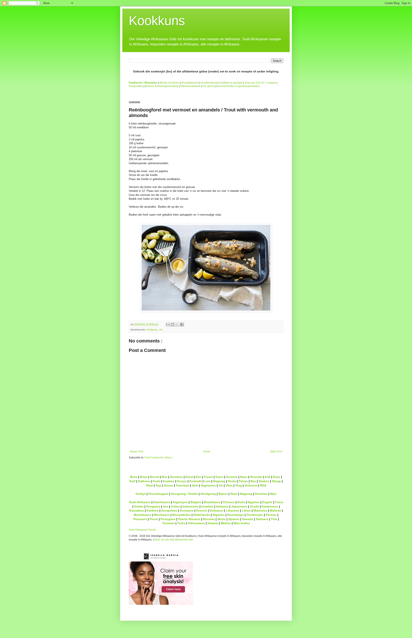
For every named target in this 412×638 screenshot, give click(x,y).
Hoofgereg (152, 329)
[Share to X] (177, 324)
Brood (154, 477)
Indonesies (190, 506)
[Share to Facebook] (182, 324)
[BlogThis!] (172, 324)
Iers (165, 506)
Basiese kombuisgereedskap (162, 86)
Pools (154, 519)
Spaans (233, 519)
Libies (246, 510)
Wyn (273, 493)
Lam (207, 481)
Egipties (254, 502)
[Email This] (168, 324)
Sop (158, 485)
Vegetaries (208, 485)
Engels (267, 502)
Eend (189, 477)
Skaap (276, 481)
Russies (209, 519)
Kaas (276, 477)
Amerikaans (161, 502)
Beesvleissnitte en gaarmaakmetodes (238, 86)
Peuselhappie (158, 493)
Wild (263, 485)
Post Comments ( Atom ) (159, 457)
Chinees (229, 502)
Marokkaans (142, 514)
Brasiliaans (212, 502)
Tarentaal (182, 485)
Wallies (226, 523)
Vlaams (213, 523)
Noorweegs (235, 514)
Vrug (238, 485)
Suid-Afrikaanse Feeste (142, 529)
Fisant (208, 477)
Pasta (232, 481)
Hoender (256, 477)
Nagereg (219, 481)
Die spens (208, 86)
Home (206, 451)
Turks (181, 523)
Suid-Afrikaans (140, 502)
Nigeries (219, 514)
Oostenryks (254, 514)
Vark (195, 485)
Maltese (275, 510)
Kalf (132, 481)
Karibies (153, 510)
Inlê (267, 477)
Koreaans (187, 510)
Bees (133, 477)
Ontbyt (141, 493)
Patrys (243, 481)
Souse (168, 485)
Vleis (229, 485)
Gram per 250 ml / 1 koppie (260, 82)
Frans (279, 502)
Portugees (168, 519)
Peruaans (140, 519)
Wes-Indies (241, 523)
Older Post (276, 451)
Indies (175, 506)
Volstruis (250, 485)
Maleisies (260, 510)
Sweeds (247, 519)
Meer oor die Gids (164, 539)
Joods (254, 506)
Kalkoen (144, 481)
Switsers (262, 519)
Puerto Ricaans (189, 519)
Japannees (239, 506)
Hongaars (153, 506)
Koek (156, 481)
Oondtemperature (211, 82)
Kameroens (270, 506)
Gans (219, 477)
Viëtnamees (196, 523)
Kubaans (216, 510)
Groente (232, 477)
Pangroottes (136, 86)
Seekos (264, 481)
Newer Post (136, 451)
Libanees (232, 510)
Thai (274, 519)
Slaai (149, 485)
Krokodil (195, 481)
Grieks (139, 506)
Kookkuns (157, 21)
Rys (253, 481)
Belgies (195, 502)
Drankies (176, 477)
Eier (198, 477)
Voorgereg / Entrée (184, 493)
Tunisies (168, 523)
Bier (164, 477)
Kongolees (169, 510)
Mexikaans (162, 514)
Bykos (223, 493)
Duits (241, 502)
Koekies (168, 481)
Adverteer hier (185, 539)
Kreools (202, 510)
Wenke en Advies (169, 82)
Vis (160, 329)
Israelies (207, 506)
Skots (221, 519)
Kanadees (136, 510)
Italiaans (222, 506)
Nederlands (201, 514)
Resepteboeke (190, 82)
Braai (143, 477)
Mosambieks (181, 514)
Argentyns (180, 502)
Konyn (182, 481)
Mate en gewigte (232, 82)
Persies (271, 514)
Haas (243, 477)
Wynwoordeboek (190, 86)
